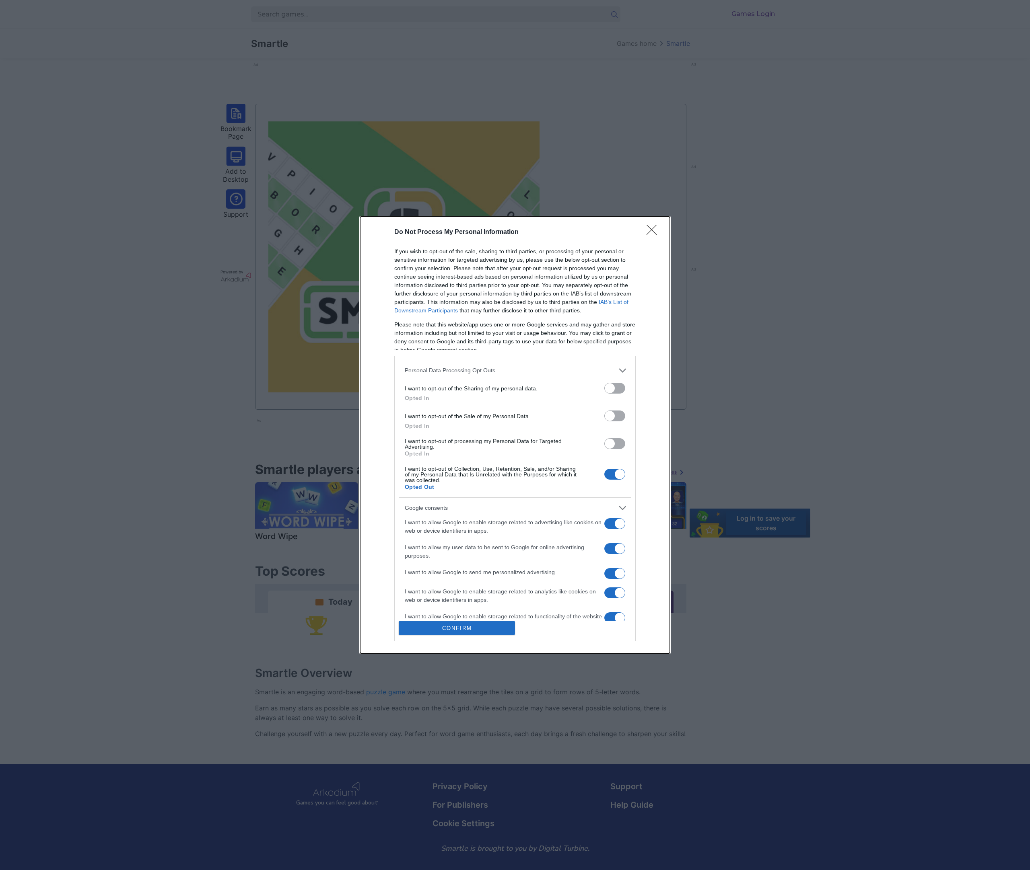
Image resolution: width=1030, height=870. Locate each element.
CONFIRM (457, 628)
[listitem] (515, 370)
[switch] (614, 388)
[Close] (654, 232)
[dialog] (515, 435)
